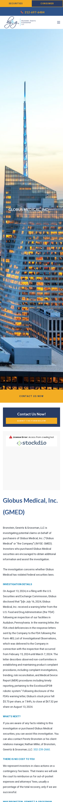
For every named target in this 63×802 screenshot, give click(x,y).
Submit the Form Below (31, 421)
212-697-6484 (35, 12)
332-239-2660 (41, 749)
